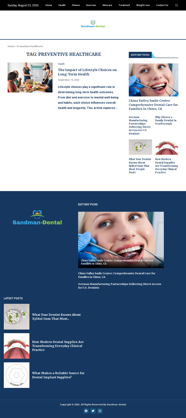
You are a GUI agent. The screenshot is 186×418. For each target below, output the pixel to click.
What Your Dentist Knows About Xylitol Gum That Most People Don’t (140, 166)
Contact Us (162, 5)
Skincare (107, 5)
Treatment (124, 5)
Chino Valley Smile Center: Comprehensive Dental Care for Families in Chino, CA (153, 105)
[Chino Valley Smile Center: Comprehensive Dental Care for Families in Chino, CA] (153, 79)
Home (48, 5)
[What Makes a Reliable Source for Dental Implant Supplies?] (16, 375)
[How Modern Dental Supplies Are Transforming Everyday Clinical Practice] (166, 147)
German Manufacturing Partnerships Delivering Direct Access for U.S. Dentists (140, 125)
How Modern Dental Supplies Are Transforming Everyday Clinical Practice (166, 166)
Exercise (91, 5)
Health (61, 5)
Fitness (76, 5)
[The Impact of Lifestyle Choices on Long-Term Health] (30, 77)
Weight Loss (143, 5)
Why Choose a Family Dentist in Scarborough (165, 120)
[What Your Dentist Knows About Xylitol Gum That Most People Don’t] (140, 147)
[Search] (176, 5)
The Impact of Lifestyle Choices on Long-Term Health (87, 72)
